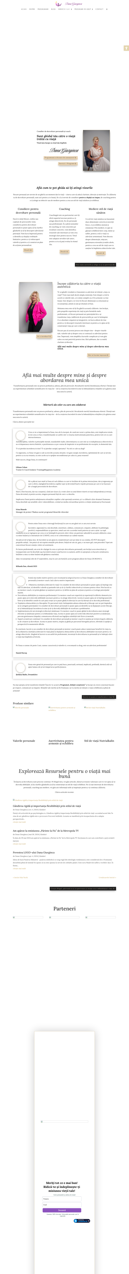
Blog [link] (53, 9)
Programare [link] (43, 9)
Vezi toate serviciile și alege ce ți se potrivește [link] (94, 265)
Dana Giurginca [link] (21, 810)
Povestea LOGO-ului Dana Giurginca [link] (34, 852)
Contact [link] (99, 9)
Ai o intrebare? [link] (43, 336)
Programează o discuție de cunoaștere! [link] (59, 157)
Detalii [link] (27, 250)
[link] (126, 48)
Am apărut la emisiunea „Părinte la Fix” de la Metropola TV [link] (46, 830)
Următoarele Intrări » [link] (107, 877)
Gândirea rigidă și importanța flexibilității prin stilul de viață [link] (47, 806)
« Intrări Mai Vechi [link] (20, 877)
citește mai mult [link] (19, 822)
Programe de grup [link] (82, 9)
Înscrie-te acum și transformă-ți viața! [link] (98, 697)
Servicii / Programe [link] (66, 163)
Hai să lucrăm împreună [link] (97, 355)
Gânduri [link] (42, 810)
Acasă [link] (24, 9)
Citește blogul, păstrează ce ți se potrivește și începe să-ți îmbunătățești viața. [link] (82, 888)
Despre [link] (32, 9)
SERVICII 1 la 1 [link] (64, 9)
